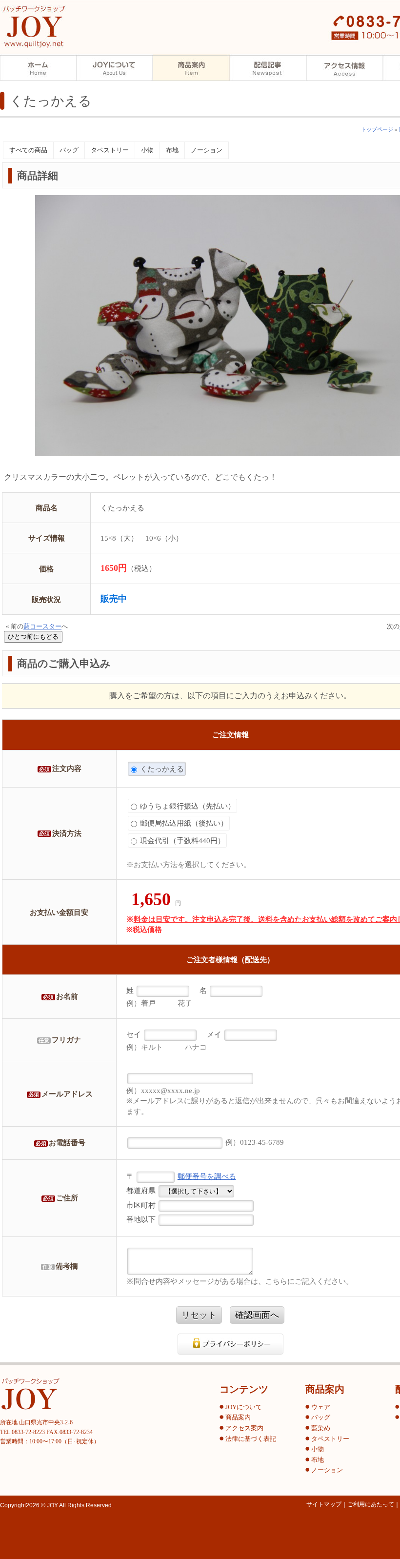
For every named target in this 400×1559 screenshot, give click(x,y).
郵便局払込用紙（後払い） (183, 823)
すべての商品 (28, 150)
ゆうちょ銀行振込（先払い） (186, 806)
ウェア (320, 1407)
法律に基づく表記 (250, 1439)
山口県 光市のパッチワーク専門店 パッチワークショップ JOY (33, 26)
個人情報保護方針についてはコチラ (230, 1344)
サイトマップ (323, 1504)
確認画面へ (257, 1315)
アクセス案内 (344, 67)
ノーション (206, 150)
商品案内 (191, 67)
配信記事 (268, 67)
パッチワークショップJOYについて (115, 67)
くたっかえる (161, 769)
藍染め (320, 1428)
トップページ (377, 129)
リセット (199, 1315)
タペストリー (110, 150)
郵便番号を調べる (207, 1176)
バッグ (69, 150)
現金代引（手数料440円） (181, 840)
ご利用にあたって (370, 1504)
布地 (172, 150)
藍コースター (42, 626)
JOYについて (243, 1407)
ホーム (38, 67)
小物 (147, 150)
